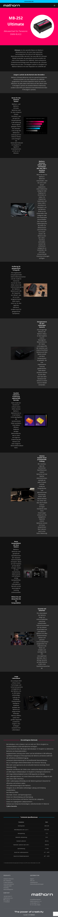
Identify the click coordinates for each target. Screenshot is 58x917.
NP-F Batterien (7, 880)
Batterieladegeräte (8, 889)
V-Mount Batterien (8, 882)
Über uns (32, 880)
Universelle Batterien (9, 884)
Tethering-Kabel (8, 886)
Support (32, 878)
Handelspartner (34, 882)
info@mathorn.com (8, 898)
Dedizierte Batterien (9, 878)
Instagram (7, 900)
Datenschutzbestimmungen (36, 884)
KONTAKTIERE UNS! (29, 1)
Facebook (7, 901)
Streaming (6, 887)
